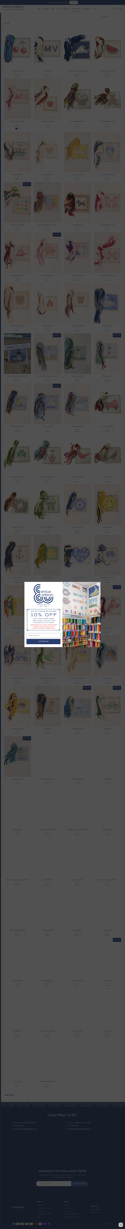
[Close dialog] (98, 584)
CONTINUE (43, 641)
